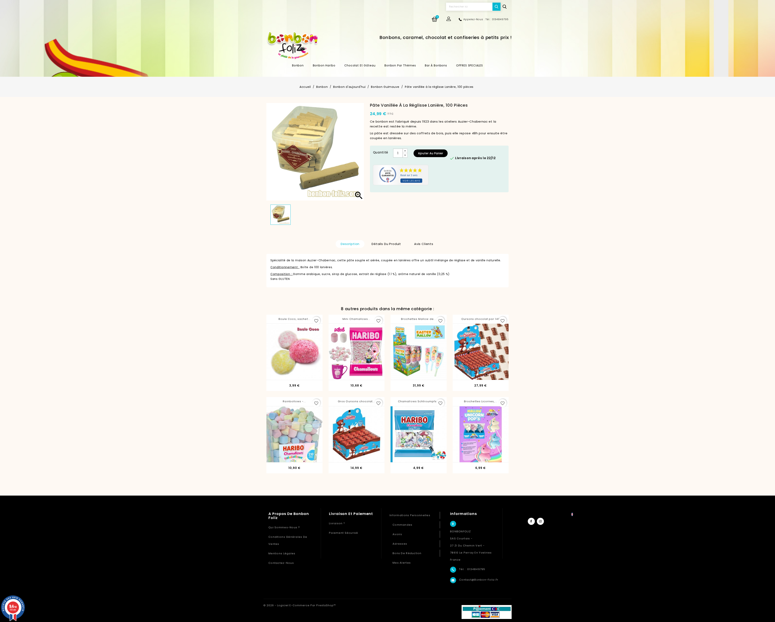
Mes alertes (402, 563)
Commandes (403, 525)
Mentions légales (281, 553)
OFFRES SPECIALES (469, 65)
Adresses (400, 544)
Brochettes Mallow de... (418, 319)
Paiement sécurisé (343, 533)
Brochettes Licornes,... (480, 401)
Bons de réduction (407, 553)
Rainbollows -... (294, 401)
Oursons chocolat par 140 (480, 319)
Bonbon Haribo (324, 65)
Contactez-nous (281, 563)
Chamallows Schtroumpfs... (418, 401)
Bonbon (298, 65)
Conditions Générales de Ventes (287, 540)
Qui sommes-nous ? (284, 527)
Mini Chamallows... (356, 319)
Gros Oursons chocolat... (356, 401)
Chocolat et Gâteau (359, 65)
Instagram (540, 521)
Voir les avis (411, 180)
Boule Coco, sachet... (294, 319)
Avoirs (397, 534)
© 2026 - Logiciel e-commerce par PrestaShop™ (299, 605)
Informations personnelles (410, 515)
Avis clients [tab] (423, 244)
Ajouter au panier (430, 153)
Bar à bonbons (436, 65)
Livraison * (337, 523)
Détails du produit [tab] (386, 244)
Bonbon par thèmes (400, 65)
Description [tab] (350, 244)
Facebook (531, 521)
